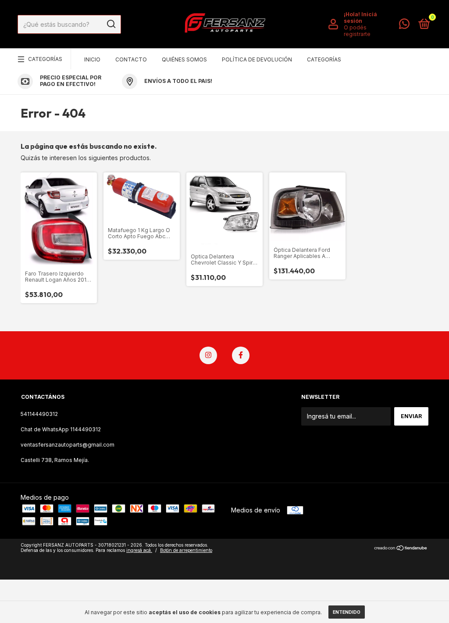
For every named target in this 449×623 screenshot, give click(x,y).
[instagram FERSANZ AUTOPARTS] (208, 355)
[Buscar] (110, 24)
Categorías (45, 59)
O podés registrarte (357, 30)
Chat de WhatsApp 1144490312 (61, 429)
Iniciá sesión (360, 17)
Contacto (131, 59)
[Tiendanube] (401, 548)
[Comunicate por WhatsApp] (404, 25)
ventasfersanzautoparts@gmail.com (67, 444)
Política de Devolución (257, 59)
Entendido (346, 612)
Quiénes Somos (184, 59)
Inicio (92, 59)
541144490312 (39, 414)
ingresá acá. (139, 550)
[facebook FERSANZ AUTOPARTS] (240, 355)
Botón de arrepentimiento (186, 550)
